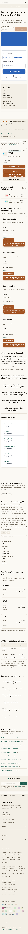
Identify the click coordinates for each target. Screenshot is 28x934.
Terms (19, 927)
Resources (4, 835)
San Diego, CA (21, 868)
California (4, 852)
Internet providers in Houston (9, 887)
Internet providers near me (8, 880)
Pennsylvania (5, 854)
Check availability (14, 166)
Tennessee (12, 859)
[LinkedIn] (13, 819)
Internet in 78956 (6, 493)
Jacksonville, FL (6, 873)
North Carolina (5, 857)
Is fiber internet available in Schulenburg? (13, 409)
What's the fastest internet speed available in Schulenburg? (13, 394)
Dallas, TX (21, 866)
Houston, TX (5, 866)
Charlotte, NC (23, 873)
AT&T (12, 645)
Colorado (18, 859)
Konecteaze (4, 2)
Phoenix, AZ (12, 871)
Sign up (24, 783)
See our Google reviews (7, 134)
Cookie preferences (13, 929)
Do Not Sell (4, 929)
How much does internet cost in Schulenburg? (13, 401)
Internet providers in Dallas (8, 894)
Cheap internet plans (7, 882)
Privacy (14, 927)
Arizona (18, 857)
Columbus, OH (14, 873)
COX (20, 645)
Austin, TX (4, 868)
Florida (14, 852)
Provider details (14, 179)
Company (4, 830)
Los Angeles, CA (12, 868)
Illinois (11, 854)
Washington (5, 859)
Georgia (20, 854)
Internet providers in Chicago (9, 884)
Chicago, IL (4, 871)
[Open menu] (25, 2)
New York (19, 852)
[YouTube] (16, 819)
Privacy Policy (18, 786)
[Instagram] (9, 819)
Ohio (15, 854)
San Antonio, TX (13, 866)
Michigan (12, 857)
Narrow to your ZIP (5, 26)
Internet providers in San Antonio (10, 889)
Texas (10, 6)
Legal (3, 839)
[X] (6, 819)
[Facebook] (3, 819)
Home (5, 6)
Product (4, 826)
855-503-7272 (5, 816)
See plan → (5, 237)
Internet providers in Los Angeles (10, 891)
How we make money (13, 144)
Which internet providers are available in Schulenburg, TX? (13, 386)
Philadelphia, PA (20, 871)
